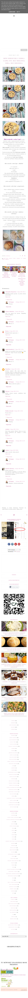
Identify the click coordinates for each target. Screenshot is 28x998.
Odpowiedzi (9, 299)
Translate (18, 551)
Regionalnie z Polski (13, 927)
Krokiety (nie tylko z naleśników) (13, 841)
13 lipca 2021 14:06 (15, 369)
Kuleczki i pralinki (13, 763)
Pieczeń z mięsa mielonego (13, 860)
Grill (13, 828)
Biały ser (5, 258)
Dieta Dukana (13, 901)
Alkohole (13, 735)
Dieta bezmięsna (13, 905)
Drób (13, 821)
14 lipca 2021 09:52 (19, 468)
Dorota (7, 331)
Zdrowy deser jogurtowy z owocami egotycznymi (6, 275)
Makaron (13, 843)
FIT (22, 258)
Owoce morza (13, 858)
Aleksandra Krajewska (10, 291)
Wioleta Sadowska (9, 311)
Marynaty (13, 845)
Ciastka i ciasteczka (13, 746)
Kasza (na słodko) (13, 759)
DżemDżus (7, 369)
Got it (18, 12)
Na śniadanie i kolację (13, 772)
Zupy (13, 893)
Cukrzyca (13, 899)
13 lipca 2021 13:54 (18, 349)
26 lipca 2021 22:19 (20, 440)
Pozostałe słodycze (13, 789)
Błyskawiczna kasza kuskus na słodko (14, 274)
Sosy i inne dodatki (13, 884)
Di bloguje (11, 302)
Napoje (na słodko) (13, 774)
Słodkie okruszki (9, 411)
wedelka (7, 429)
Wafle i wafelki (13, 800)
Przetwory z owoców (13, 791)
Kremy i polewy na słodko (13, 761)
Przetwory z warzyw (13, 871)
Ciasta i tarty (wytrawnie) (13, 817)
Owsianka (13, 778)
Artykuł (13, 720)
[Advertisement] (14, 31)
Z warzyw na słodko (13, 802)
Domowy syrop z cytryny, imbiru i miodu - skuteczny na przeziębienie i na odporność (14, 666)
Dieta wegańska (13, 910)
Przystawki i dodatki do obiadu (13, 873)
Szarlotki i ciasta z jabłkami (13, 798)
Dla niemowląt (13, 912)
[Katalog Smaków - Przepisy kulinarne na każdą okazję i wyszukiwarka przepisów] (14, 976)
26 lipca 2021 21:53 (20, 302)
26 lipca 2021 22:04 (20, 340)
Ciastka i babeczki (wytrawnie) (13, 819)
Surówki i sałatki (13, 886)
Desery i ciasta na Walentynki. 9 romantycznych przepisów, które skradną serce (22, 279)
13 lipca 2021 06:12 (20, 291)
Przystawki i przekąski (13, 875)
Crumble (13, 748)
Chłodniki (13, 815)
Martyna (7, 391)
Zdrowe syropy (13, 918)
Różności (13, 729)
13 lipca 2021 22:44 (14, 429)
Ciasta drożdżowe (13, 739)
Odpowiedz (7, 296)
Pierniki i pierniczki (13, 783)
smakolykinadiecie (9, 349)
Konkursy (13, 722)
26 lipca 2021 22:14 (20, 401)
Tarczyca (13, 916)
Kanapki (13, 834)
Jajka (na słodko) (13, 757)
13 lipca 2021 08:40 (19, 311)
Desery (18, 258)
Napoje (13, 856)
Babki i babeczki (13, 737)
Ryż (13, 880)
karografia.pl (24, 990)
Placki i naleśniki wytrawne (13, 869)
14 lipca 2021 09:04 (13, 450)
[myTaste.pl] (9, 969)
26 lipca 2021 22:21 (20, 481)
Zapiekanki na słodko (13, 804)
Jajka (13, 832)
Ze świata (13, 929)
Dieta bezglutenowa (13, 903)
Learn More (12, 12)
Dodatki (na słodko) (13, 752)
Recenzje (13, 727)
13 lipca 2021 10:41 (13, 331)
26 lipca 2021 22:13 (20, 382)
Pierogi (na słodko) (13, 785)
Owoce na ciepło (13, 776)
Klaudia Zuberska (9, 468)
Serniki (7, 259)
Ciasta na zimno (13, 744)
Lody (13, 765)
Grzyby (13, 830)
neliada (7, 450)
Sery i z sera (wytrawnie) (13, 882)
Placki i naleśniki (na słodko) (13, 787)
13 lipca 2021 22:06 (18, 411)
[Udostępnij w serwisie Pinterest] (25, 256)
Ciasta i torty (12, 258)
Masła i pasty (13, 847)
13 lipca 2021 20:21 (14, 391)
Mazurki (13, 770)
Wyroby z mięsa (13, 888)
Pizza (13, 867)
